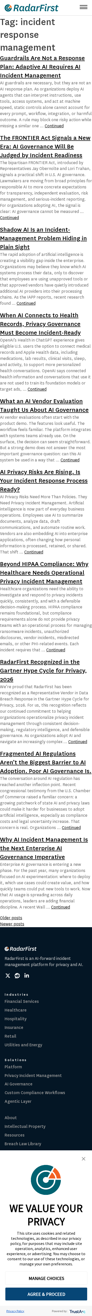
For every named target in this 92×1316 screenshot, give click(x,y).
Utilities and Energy (23, 1045)
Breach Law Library (23, 1144)
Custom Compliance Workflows (35, 1092)
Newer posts (12, 924)
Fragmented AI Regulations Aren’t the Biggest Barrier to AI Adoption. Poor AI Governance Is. (45, 762)
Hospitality (16, 1019)
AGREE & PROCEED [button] (46, 1294)
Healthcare (16, 1010)
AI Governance (18, 1084)
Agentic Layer (18, 1101)
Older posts (11, 918)
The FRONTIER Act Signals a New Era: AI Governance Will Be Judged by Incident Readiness (45, 146)
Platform (13, 1067)
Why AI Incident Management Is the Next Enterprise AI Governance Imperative (44, 848)
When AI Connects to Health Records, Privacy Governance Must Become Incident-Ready (40, 324)
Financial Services (22, 1001)
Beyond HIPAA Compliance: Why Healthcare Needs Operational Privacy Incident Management (44, 572)
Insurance (14, 1027)
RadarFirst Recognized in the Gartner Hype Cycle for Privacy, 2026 (43, 670)
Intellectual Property (25, 1126)
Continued (54, 126)
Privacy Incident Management (33, 1075)
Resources (15, 1135)
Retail (10, 1036)
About (11, 1117)
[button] (83, 1159)
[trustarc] (77, 1311)
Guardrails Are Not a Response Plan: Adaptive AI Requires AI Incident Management (42, 67)
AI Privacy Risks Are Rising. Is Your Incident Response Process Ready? (44, 480)
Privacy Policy (15, 1311)
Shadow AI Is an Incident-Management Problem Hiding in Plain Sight (43, 238)
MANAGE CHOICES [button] (46, 1278)
